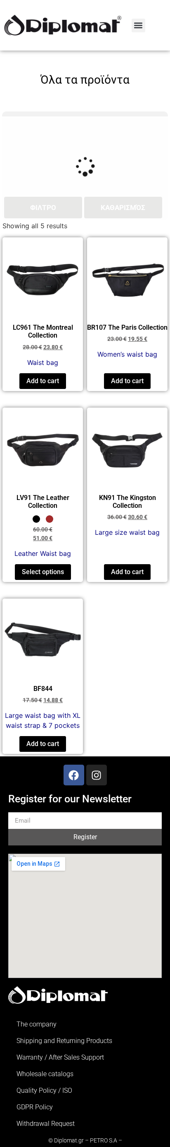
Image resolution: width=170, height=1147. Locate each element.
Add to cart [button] (42, 381)
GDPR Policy (35, 1107)
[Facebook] (74, 775)
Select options (43, 572)
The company (37, 1024)
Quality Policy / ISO (44, 1090)
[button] (138, 25)
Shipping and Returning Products (64, 1041)
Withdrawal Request (46, 1124)
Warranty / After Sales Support (60, 1057)
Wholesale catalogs (45, 1074)
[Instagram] (96, 775)
